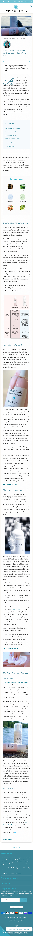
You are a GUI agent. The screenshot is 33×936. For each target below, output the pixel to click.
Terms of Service (12, 919)
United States (16, 907)
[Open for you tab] (30, 929)
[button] (5, 930)
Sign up (24, 900)
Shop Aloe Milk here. (10, 484)
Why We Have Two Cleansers (12, 128)
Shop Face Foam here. (10, 648)
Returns (24, 917)
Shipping (19, 917)
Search (13, 917)
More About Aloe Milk (10, 131)
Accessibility (8, 917)
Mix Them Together (11, 146)
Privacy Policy (21, 919)
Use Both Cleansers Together (12, 138)
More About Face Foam (11, 135)
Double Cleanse (11, 142)
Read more (18, 873)
